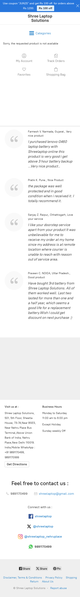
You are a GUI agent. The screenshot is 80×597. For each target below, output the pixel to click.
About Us (47, 581)
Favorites (24, 74)
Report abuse (58, 588)
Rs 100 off (45, 8)
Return (34, 581)
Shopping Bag (55, 74)
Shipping (71, 577)
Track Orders (56, 61)
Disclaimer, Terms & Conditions (22, 577)
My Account (24, 61)
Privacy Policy (53, 577)
